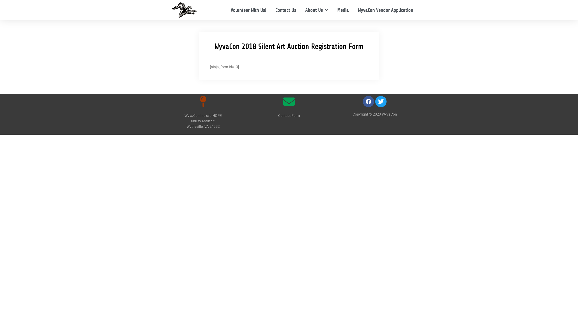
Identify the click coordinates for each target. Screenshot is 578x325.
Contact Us (285, 10)
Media (343, 10)
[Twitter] (381, 101)
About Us (314, 10)
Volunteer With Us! (248, 10)
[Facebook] (368, 101)
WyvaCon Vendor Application (385, 10)
